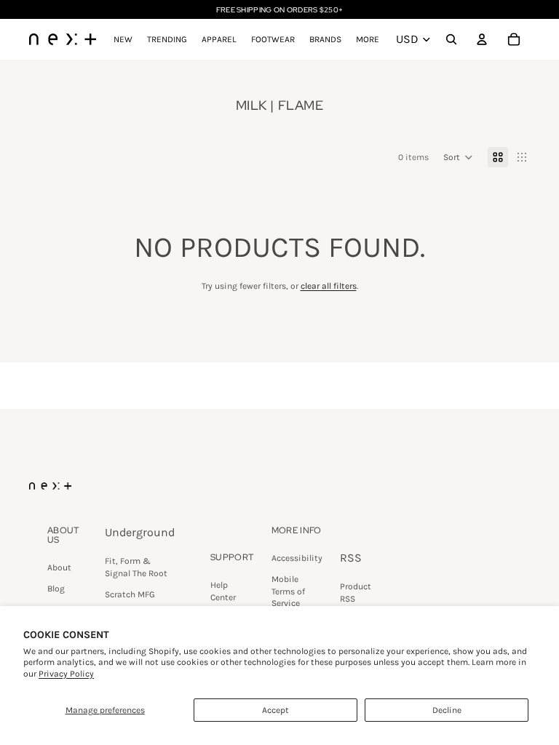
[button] (458, 157)
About (59, 567)
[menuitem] (367, 39)
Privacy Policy (66, 674)
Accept (275, 710)
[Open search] (451, 39)
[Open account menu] (482, 39)
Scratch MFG (130, 594)
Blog (56, 588)
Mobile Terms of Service (288, 591)
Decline (446, 710)
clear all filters (329, 286)
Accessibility (296, 558)
